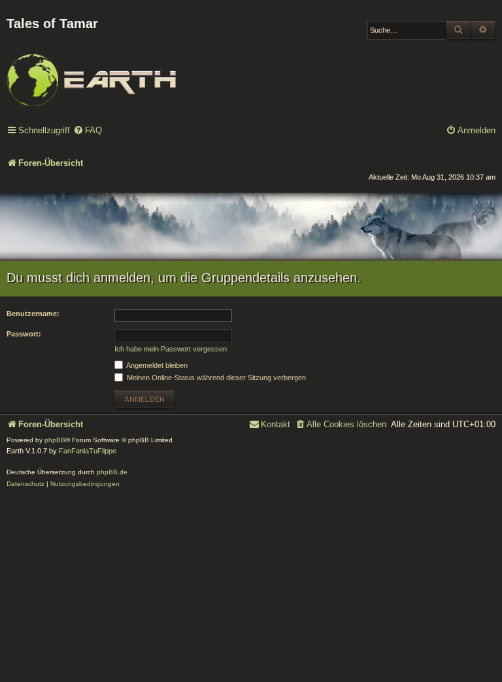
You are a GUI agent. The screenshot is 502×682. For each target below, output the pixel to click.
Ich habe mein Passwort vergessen (170, 349)
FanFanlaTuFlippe (87, 451)
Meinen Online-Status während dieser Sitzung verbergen (215, 378)
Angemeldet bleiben (156, 365)
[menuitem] (87, 131)
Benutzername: (33, 313)
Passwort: (24, 334)
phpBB (54, 440)
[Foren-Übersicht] (91, 71)
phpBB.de (112, 472)
